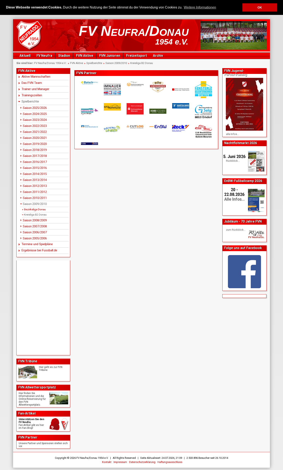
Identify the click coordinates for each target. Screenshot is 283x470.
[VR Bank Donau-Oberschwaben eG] (89, 126)
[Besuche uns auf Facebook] (244, 271)
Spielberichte (94, 63)
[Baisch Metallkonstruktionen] (89, 83)
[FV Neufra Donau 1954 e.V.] (30, 49)
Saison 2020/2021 (35, 138)
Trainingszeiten (32, 95)
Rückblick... (233, 160)
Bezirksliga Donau (35, 209)
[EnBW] (157, 127)
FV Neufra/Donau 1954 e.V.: (50, 63)
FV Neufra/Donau (134, 31)
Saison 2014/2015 (35, 174)
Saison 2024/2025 (35, 114)
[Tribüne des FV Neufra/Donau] (27, 372)
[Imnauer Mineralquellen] (112, 90)
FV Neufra (44, 56)
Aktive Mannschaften (36, 76)
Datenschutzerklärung (142, 462)
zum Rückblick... (236, 229)
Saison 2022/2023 (35, 126)
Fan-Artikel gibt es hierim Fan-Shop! (31, 426)
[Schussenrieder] (157, 87)
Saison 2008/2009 (35, 220)
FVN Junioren (109, 56)
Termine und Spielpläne (37, 244)
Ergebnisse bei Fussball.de (39, 250)
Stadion (64, 56)
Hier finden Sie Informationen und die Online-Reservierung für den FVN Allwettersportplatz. (32, 399)
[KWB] (157, 111)
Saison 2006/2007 (35, 232)
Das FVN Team (32, 83)
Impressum (120, 462)
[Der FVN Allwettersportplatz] (59, 398)
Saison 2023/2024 (35, 120)
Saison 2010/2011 (35, 198)
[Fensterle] (203, 90)
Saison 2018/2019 (35, 150)
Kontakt (106, 462)
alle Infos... (232, 134)
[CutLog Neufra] (134, 127)
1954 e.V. (171, 41)
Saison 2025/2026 (35, 108)
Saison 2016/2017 (35, 162)
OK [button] (260, 7)
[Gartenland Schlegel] (89, 112)
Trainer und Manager (35, 89)
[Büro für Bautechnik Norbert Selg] (180, 90)
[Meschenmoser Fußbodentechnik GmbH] (203, 131)
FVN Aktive (84, 56)
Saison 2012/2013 (35, 186)
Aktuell (24, 56)
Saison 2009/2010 (116, 63)
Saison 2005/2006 (35, 238)
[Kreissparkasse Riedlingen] (134, 109)
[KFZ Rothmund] (112, 107)
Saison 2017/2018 (35, 156)
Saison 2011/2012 (35, 192)
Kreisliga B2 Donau (141, 63)
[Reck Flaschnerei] (180, 128)
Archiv (158, 56)
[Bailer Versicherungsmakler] (89, 143)
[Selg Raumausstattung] (203, 112)
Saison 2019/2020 (35, 144)
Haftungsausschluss (169, 462)
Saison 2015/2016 (35, 168)
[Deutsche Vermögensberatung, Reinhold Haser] (134, 84)
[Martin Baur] (180, 106)
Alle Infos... (234, 199)
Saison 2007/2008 (35, 226)
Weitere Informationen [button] (200, 7)
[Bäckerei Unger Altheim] (112, 129)
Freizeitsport (136, 56)
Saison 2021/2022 (35, 132)
